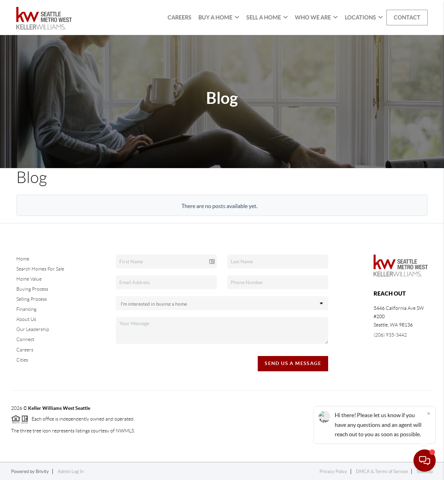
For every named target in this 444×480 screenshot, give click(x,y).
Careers (179, 17)
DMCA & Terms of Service (382, 471)
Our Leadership (32, 329)
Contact (407, 17)
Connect (25, 339)
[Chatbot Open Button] (424, 460)
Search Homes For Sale (40, 269)
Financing (26, 309)
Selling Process (31, 299)
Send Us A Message (293, 363)
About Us (26, 319)
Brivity (42, 471)
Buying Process (32, 289)
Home (22, 259)
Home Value (29, 279)
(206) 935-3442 (390, 335)
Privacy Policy (333, 471)
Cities (22, 360)
